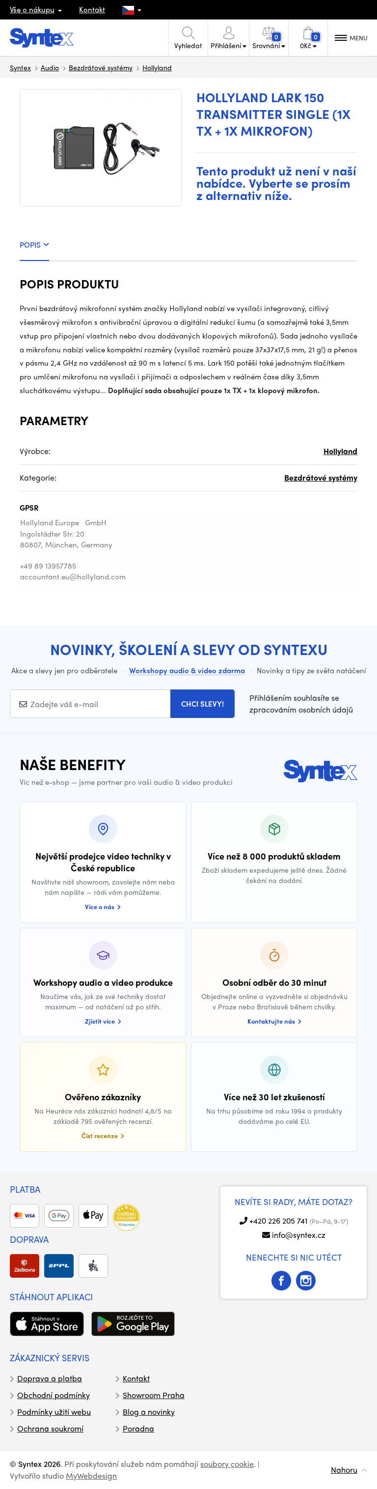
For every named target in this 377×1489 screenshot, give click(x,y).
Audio (50, 67)
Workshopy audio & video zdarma (187, 670)
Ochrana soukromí (50, 1428)
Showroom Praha (154, 1395)
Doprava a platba (49, 1378)
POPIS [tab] (30, 244)
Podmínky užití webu (54, 1411)
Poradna (138, 1428)
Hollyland (157, 67)
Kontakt (92, 9)
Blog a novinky (149, 1411)
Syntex (20, 67)
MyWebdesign (91, 1475)
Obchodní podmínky (53, 1395)
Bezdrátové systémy (101, 67)
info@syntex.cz (298, 1234)
